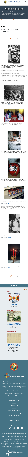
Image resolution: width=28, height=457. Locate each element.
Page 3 (16, 38)
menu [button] (3, 26)
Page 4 (20, 38)
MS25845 (9, 104)
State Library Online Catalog (14, 415)
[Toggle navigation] (25, 2)
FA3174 (9, 181)
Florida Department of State (13, 390)
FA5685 (9, 203)
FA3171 (9, 154)
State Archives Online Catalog (14, 413)
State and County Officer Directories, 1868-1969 (14, 345)
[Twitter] (10, 428)
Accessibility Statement (14, 420)
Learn (6, 19)
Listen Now (14, 304)
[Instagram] (14, 428)
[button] (24, 289)
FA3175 (9, 267)
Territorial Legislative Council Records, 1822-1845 (14, 324)
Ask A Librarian (14, 418)
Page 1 (7, 38)
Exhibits (10, 19)
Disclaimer (14, 408)
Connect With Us (14, 405)
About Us (14, 403)
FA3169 (9, 126)
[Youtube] (18, 428)
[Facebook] (6, 428)
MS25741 (9, 237)
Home (2, 19)
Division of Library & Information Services (13, 393)
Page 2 (11, 38)
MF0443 (9, 68)
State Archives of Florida (13, 395)
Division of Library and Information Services (14, 439)
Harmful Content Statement (14, 410)
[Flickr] (22, 428)
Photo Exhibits (16, 19)
